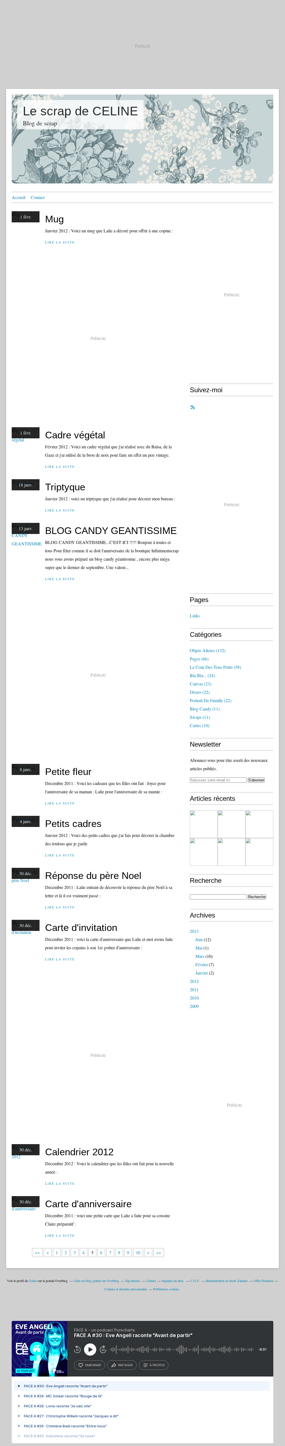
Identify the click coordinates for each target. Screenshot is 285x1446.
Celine (33, 1280)
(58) (215, 667)
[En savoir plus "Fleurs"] (204, 852)
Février (201, 964)
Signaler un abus (173, 1280)
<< (37, 1252)
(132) (207, 650)
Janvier (201, 973)
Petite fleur (68, 771)
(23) (200, 684)
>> (158, 1252)
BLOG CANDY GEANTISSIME (111, 530)
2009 (194, 1006)
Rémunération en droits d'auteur (227, 1280)
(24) (202, 675)
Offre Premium (263, 1280)
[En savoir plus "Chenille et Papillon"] (231, 852)
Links (195, 615)
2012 (194, 981)
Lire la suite (60, 242)
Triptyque (65, 486)
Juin (199, 939)
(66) (199, 659)
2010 (194, 998)
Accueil (18, 197)
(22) (200, 692)
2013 (194, 931)
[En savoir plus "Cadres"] (231, 824)
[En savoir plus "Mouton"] (259, 824)
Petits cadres (73, 823)
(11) (205, 709)
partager (125, 1365)
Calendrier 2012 (79, 1151)
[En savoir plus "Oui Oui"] (259, 852)
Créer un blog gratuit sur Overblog (96, 1280)
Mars (199, 956)
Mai (198, 948)
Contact (38, 197)
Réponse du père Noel (93, 875)
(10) (199, 725)
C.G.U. (195, 1280)
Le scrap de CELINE (80, 111)
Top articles (132, 1280)
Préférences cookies (166, 1289)
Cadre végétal (75, 434)
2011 (194, 989)
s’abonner (93, 1365)
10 (138, 1252)
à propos (157, 1365)
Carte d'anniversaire (88, 1203)
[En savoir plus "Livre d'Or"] (204, 824)
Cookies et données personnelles (125, 1289)
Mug (54, 218)
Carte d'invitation (81, 927)
